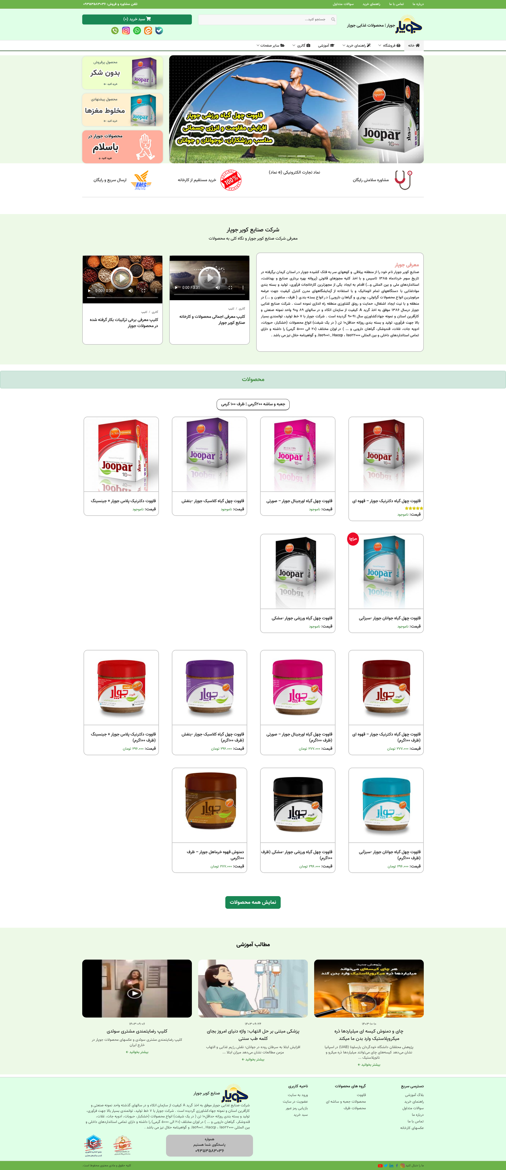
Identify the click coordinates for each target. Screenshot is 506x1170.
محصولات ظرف (355, 1108)
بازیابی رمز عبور (297, 1108)
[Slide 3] (282, 156)
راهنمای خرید (371, 4)
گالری (301, 46)
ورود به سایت (298, 1095)
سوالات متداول (343, 4)
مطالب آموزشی (253, 944)
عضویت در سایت (295, 1102)
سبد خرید (301, 1115)
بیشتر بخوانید (370, 1065)
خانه (412, 46)
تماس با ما (396, 4)
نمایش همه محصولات (253, 902)
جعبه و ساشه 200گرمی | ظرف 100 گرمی (253, 404)
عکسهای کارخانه (412, 1128)
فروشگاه (389, 46)
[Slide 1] (311, 156)
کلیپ (231, 309)
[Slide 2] (292, 156)
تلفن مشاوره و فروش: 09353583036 (110, 4)
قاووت (361, 1095)
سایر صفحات (270, 46)
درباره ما (418, 4)
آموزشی (324, 46)
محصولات (253, 379)
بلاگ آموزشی (414, 1095)
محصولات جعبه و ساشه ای (346, 1102)
